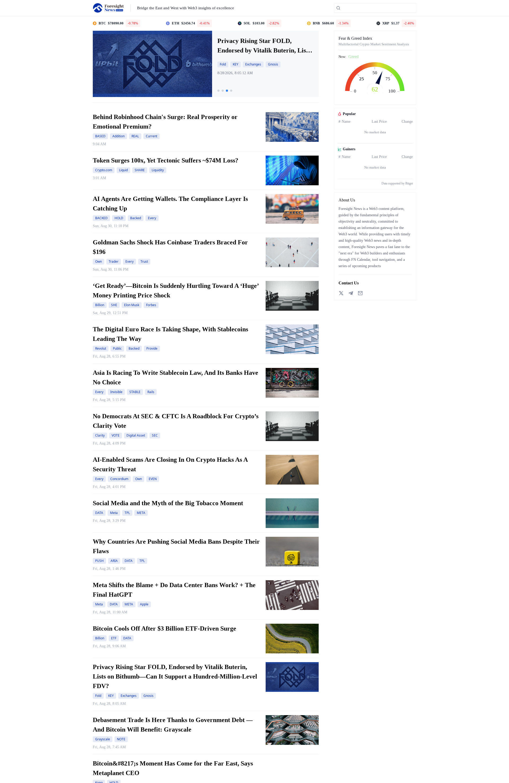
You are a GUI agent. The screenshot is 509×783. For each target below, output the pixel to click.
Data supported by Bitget (397, 183)
